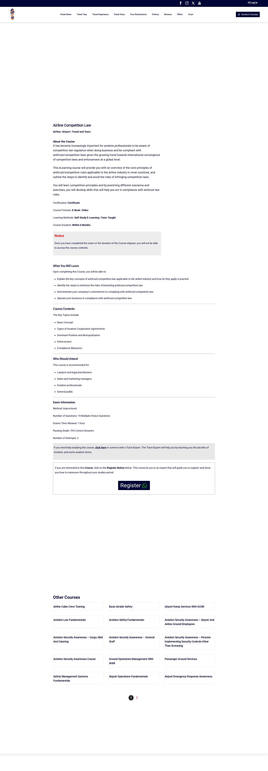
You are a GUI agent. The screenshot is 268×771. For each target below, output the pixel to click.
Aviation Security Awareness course (74, 659)
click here (100, 447)
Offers (180, 14)
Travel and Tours (81, 131)
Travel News (65, 14)
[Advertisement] (134, 66)
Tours (190, 14)
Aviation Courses (249, 14)
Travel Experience (100, 14)
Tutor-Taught (108, 217)
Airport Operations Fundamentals (128, 676)
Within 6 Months (81, 225)
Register (130, 485)
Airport (66, 131)
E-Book (76, 210)
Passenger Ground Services (181, 659)
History (155, 14)
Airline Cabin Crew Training (69, 606)
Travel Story (119, 14)
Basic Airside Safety (120, 606)
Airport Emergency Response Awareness (188, 676)
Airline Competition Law (72, 125)
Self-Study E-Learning (86, 217)
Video (85, 210)
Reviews (168, 14)
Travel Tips (82, 14)
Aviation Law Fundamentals (69, 620)
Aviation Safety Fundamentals (126, 620)
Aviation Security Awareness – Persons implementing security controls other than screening (188, 641)
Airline (57, 131)
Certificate (74, 202)
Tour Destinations (138, 14)
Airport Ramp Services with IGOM (184, 606)
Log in (254, 2)
